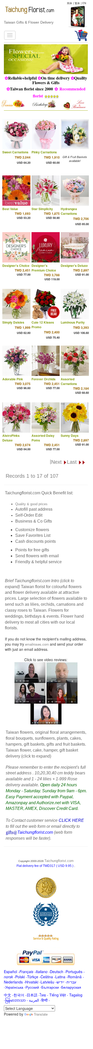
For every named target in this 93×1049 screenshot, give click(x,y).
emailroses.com (37, 644)
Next (57, 462)
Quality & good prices (31, 504)
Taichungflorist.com (59, 861)
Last (72, 462)
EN (84, 3)
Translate (41, 1014)
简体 (69, 3)
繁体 (77, 3)
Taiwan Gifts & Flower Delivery (28, 22)
